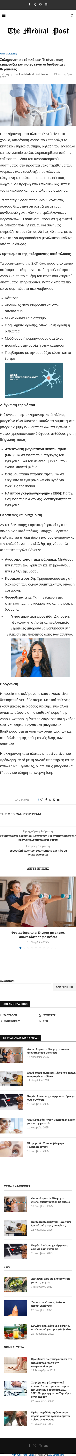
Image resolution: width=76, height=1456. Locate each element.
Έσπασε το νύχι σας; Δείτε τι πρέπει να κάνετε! (48, 1303)
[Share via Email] (58, 799)
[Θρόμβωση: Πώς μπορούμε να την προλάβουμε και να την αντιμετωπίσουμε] (15, 1365)
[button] (3, 912)
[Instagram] (40, 4)
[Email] (46, 4)
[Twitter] (35, 4)
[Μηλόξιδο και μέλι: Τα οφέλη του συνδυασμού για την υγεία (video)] (15, 1331)
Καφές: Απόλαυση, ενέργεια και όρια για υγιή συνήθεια (51, 1097)
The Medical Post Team (33, 74)
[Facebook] (29, 4)
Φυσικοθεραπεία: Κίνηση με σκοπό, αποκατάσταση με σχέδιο (38, 934)
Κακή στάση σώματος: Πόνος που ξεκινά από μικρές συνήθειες (51, 1074)
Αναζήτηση (7, 980)
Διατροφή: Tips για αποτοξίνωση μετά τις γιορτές (50, 1280)
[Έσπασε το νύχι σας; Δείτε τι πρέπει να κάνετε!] (15, 1308)
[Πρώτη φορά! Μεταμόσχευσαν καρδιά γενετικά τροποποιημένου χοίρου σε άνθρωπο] (15, 1418)
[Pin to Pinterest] (54, 799)
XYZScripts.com (56, 1455)
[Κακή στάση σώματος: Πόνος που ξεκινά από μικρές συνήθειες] (11, 1078)
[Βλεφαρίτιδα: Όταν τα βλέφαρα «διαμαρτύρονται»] (11, 1149)
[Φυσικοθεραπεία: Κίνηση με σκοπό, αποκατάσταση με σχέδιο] (38, 902)
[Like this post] (41, 799)
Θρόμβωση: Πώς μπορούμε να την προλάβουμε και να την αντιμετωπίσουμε (51, 1362)
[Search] (72, 15)
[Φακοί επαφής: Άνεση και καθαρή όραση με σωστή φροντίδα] (11, 1125)
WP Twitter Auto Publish (23, 1455)
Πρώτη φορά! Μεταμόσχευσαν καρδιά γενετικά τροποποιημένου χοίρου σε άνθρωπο (51, 1416)
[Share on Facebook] (46, 799)
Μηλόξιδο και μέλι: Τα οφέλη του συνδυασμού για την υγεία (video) (51, 1327)
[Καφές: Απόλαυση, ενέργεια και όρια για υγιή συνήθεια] (11, 1102)
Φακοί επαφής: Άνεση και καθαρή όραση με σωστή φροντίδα (51, 1121)
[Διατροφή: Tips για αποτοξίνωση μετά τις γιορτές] (15, 1284)
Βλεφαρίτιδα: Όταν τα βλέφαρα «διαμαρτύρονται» (45, 1144)
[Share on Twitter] (50, 799)
